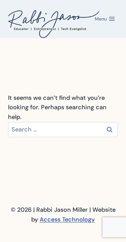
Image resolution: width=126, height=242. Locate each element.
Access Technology (67, 219)
